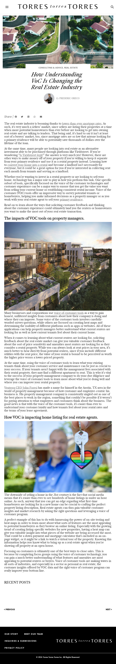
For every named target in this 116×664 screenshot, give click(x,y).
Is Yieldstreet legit (31, 155)
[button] (7, 6)
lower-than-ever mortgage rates (82, 123)
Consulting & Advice (51, 67)
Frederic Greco (68, 98)
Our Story (11, 634)
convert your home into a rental (27, 165)
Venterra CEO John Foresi (20, 387)
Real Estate (71, 67)
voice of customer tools (69, 313)
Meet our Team (33, 634)
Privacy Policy (14, 648)
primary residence (71, 199)
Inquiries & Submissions (21, 641)
